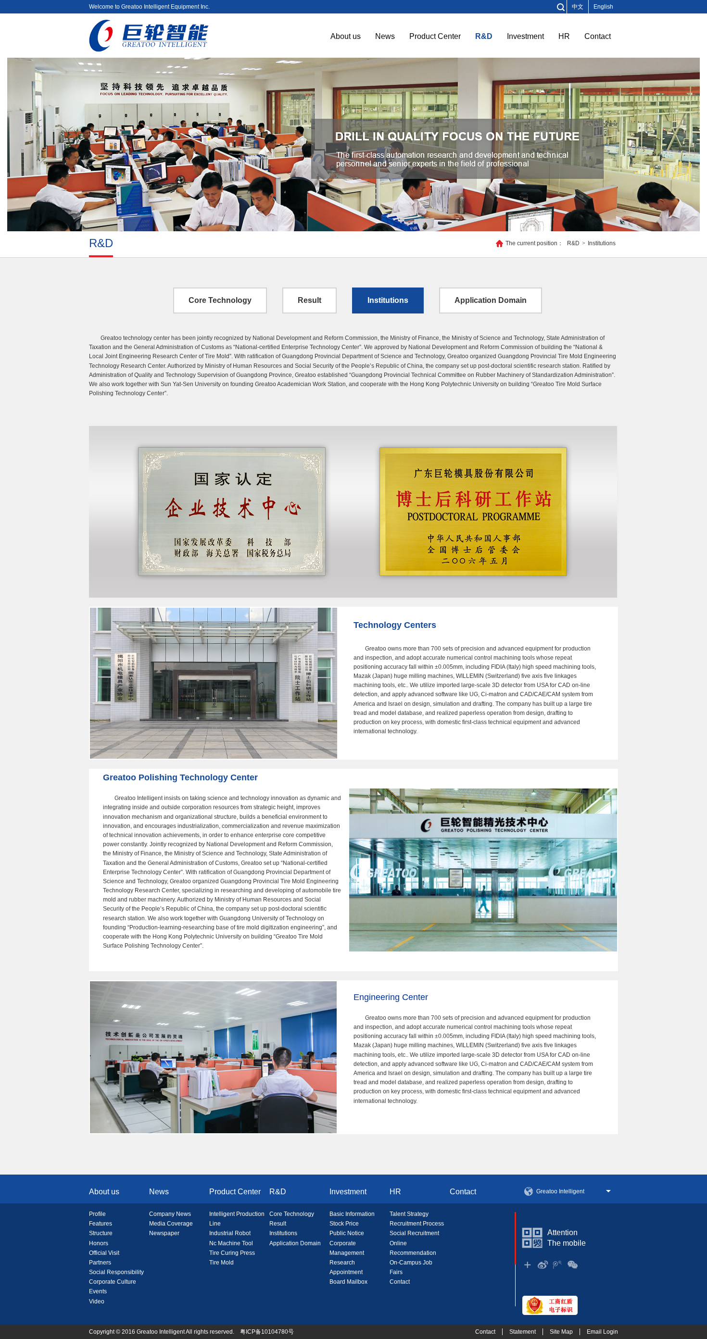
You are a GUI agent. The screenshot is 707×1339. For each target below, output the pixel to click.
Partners (100, 1262)
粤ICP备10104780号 (267, 1331)
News (385, 36)
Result (309, 300)
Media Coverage (171, 1223)
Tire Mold (221, 1262)
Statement (522, 1331)
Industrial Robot (230, 1233)
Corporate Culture (112, 1281)
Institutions (602, 243)
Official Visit (104, 1253)
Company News (170, 1214)
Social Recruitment (414, 1233)
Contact (597, 36)
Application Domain (490, 300)
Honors (98, 1243)
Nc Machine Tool (231, 1243)
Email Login (602, 1331)
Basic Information (352, 1214)
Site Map (561, 1331)
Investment (525, 36)
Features (100, 1223)
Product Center (435, 36)
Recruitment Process (417, 1223)
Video (96, 1301)
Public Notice (346, 1233)
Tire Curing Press (232, 1253)
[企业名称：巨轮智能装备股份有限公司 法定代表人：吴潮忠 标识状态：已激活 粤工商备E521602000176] (550, 1304)
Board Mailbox (348, 1281)
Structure (101, 1233)
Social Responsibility (116, 1272)
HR (564, 36)
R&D (483, 36)
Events (98, 1291)
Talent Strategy (409, 1214)
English (603, 6)
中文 (577, 6)
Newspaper (164, 1233)
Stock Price (344, 1223)
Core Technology (220, 300)
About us (345, 36)
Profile (97, 1214)
